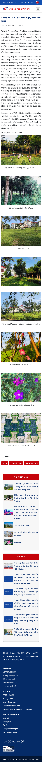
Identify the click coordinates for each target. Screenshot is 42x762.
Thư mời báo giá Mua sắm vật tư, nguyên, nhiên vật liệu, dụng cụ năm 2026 (26, 592)
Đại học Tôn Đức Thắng (20, 9)
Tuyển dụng (29, 2)
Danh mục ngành (9, 672)
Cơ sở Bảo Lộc (16, 463)
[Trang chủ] (5, 9)
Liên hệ (6, 718)
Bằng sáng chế (9, 679)
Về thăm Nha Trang (22, 525)
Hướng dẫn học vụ (10, 675)
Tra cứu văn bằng (10, 732)
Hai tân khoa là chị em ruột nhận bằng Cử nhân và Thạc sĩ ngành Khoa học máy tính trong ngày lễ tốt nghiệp (26, 512)
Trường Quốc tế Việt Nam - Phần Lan (17, 709)
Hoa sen (17, 542)
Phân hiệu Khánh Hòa (11, 706)
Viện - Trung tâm (9, 702)
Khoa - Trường (8, 695)
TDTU (4, 463)
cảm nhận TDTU (31, 463)
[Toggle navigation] (38, 8)
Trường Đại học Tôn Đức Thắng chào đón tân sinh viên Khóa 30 (26, 566)
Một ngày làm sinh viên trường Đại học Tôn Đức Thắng (26, 498)
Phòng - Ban (8, 698)
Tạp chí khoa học (9, 683)
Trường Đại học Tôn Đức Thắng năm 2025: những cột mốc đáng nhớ (26, 486)
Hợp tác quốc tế (9, 686)
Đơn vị (5, 2)
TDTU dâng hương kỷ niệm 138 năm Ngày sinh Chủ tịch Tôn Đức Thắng (26, 632)
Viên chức (12, 2)
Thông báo (7, 721)
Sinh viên (20, 2)
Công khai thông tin (10, 729)
